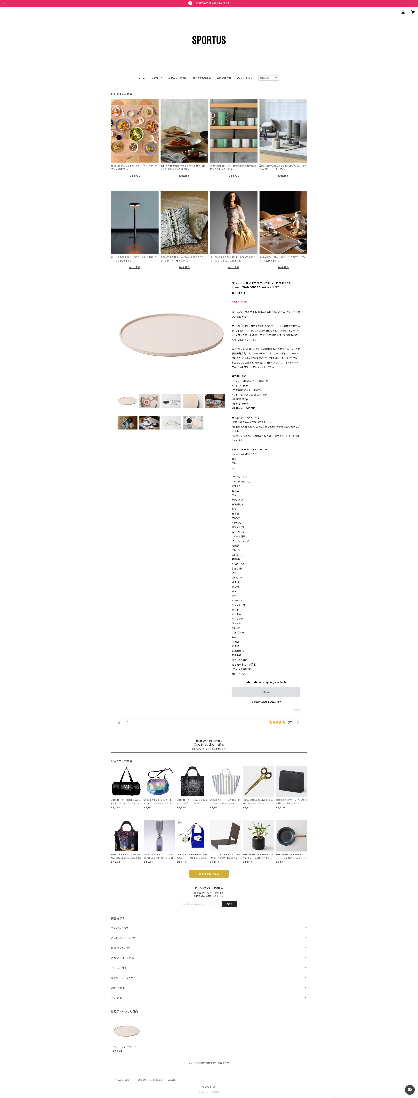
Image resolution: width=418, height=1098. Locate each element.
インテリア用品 (119, 967)
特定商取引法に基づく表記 (150, 1080)
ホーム (142, 77)
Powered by (205, 1092)
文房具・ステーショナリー (124, 977)
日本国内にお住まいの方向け (266, 701)
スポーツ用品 (118, 987)
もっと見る (134, 175)
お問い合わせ (224, 77)
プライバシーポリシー (123, 1080)
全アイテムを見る (202, 77)
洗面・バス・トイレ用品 (122, 958)
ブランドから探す (119, 928)
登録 (229, 904)
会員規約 (172, 1080)
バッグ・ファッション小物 (123, 938)
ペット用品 (116, 997)
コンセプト (157, 77)
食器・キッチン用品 (120, 948)
